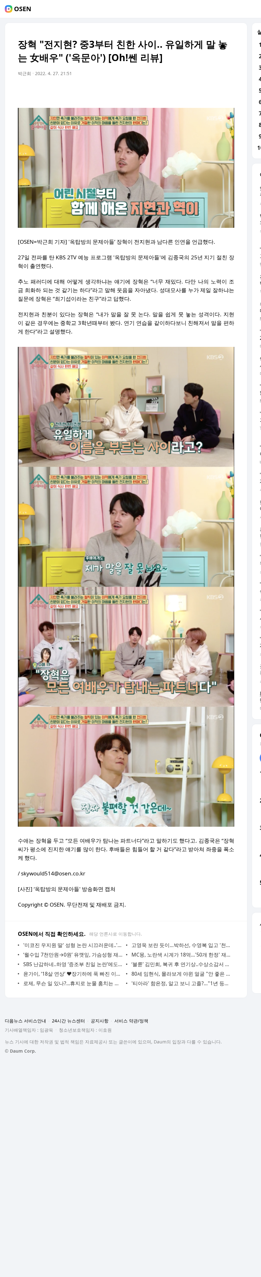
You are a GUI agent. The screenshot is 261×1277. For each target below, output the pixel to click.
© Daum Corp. (20, 1051)
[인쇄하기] (228, 91)
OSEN (22, 9)
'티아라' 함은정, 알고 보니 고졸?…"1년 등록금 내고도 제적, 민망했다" (181, 983)
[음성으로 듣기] (189, 91)
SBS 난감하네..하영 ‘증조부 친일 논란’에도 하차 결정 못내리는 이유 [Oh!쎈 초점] (73, 964)
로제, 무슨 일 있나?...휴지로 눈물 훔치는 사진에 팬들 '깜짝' (73, 983)
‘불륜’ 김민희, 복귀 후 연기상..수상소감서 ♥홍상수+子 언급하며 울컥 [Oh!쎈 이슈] (181, 964)
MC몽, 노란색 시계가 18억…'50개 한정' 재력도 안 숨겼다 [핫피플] (181, 954)
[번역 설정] (202, 91)
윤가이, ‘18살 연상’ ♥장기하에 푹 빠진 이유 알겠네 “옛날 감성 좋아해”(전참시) (73, 973)
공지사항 (100, 1021)
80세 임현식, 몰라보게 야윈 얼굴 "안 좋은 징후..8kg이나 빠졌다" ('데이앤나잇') (181, 973)
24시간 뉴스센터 (68, 1021)
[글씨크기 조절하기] (215, 91)
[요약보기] (177, 91)
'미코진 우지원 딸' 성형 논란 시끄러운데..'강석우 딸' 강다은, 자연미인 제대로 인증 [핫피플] (73, 945)
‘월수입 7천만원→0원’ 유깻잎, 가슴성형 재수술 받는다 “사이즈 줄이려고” (73, 954)
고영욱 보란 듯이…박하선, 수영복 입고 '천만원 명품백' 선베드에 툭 (181, 945)
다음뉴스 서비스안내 (25, 1021)
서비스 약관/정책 (131, 1021)
